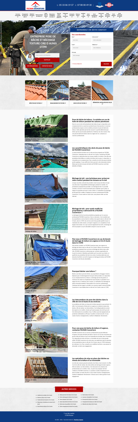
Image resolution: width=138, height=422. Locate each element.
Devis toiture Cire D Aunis (88, 394)
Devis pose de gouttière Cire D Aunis (68, 404)
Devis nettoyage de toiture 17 (119, 15)
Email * (73, 44)
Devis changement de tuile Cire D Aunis (68, 406)
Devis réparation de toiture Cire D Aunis (69, 401)
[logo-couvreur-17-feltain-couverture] (35, 5)
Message (74, 52)
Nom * (73, 37)
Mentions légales (78, 419)
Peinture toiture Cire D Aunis (43, 397)
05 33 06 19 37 (66, 5)
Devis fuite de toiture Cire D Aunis (44, 406)
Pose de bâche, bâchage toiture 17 (59, 15)
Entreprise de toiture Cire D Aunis (89, 399)
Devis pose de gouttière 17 (101, 15)
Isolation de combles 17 (83, 15)
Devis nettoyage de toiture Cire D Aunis (68, 397)
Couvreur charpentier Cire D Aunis (90, 397)
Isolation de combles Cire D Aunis (44, 395)
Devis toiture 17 (88, 16)
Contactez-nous (47, 66)
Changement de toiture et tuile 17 (25, 16)
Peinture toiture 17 (78, 16)
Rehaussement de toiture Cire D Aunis (68, 394)
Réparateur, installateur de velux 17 (52, 16)
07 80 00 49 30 (84, 5)
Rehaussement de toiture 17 (39, 15)
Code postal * (95, 37)
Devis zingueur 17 (114, 16)
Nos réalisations (32, 66)
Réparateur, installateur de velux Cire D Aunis (46, 403)
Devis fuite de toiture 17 (46, 15)
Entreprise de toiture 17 (71, 16)
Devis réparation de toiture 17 (107, 15)
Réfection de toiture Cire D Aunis (89, 404)
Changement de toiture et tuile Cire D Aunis (92, 401)
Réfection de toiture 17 (32, 16)
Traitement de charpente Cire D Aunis (45, 400)
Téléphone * (95, 44)
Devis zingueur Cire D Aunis (66, 399)
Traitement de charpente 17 (65, 15)
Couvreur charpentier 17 (18, 16)
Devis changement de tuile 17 (94, 16)
